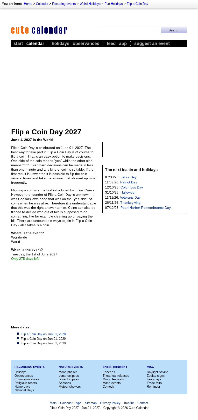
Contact (142, 403)
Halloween (128, 192)
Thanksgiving (130, 202)
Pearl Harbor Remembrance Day (145, 208)
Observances (86, 43)
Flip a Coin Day (137, 4)
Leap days (154, 379)
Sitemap (91, 403)
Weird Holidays (90, 4)
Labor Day (128, 177)
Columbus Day (131, 187)
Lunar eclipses (69, 375)
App (123, 43)
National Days (24, 390)
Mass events (112, 383)
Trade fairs (154, 383)
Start (18, 43)
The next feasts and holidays (131, 170)
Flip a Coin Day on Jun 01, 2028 (43, 334)
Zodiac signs (156, 375)
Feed (111, 43)
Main (53, 403)
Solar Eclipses (69, 379)
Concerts (109, 372)
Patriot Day (128, 182)
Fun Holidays (114, 4)
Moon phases (68, 372)
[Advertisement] (99, 85)
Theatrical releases (116, 375)
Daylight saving (157, 372)
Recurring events (64, 4)
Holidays (60, 43)
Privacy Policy (110, 403)
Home (28, 4)
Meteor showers (70, 386)
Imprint (129, 403)
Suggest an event (152, 43)
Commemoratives (26, 379)
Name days (22, 386)
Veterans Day (130, 197)
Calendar (42, 4)
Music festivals (113, 379)
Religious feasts (25, 383)
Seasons (65, 383)
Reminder (153, 386)
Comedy (108, 386)
